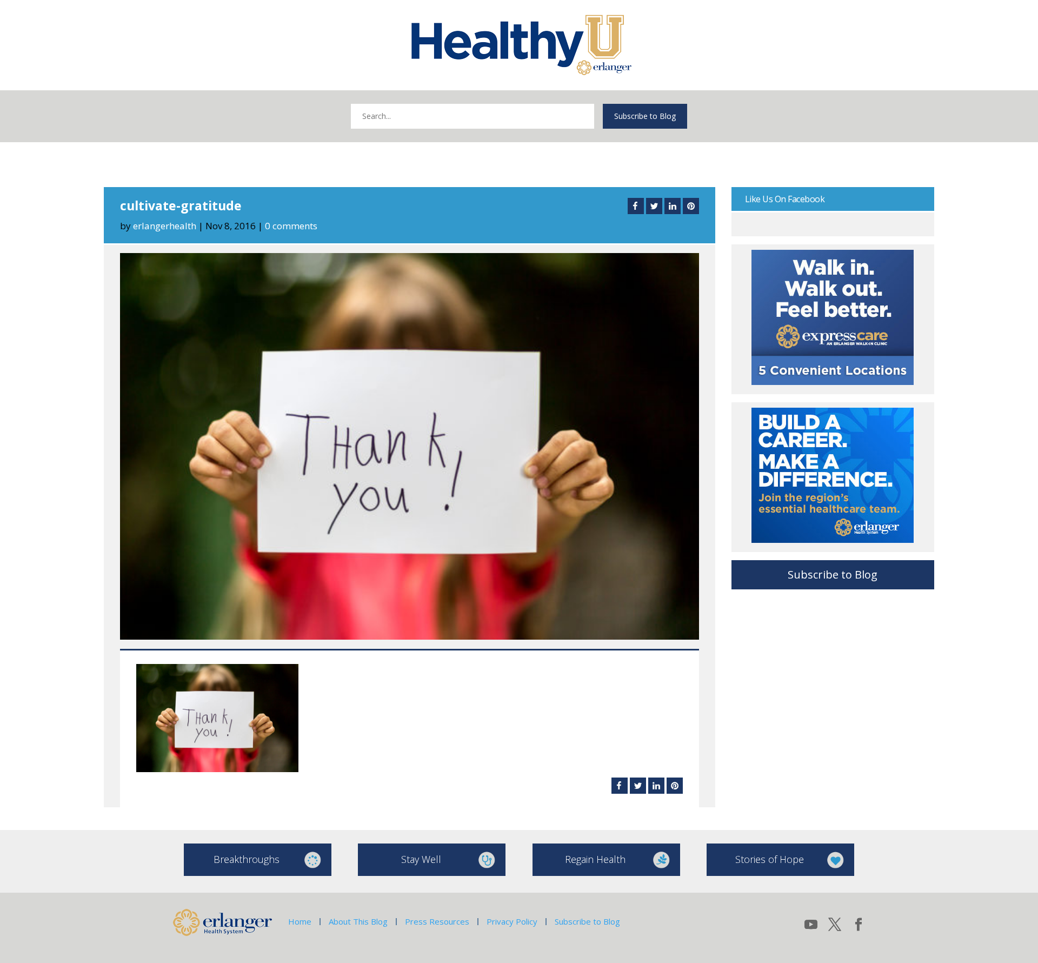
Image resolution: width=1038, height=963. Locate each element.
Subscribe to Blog (645, 116)
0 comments (291, 226)
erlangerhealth (164, 226)
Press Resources (437, 921)
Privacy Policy (512, 921)
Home (299, 921)
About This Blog (358, 921)
